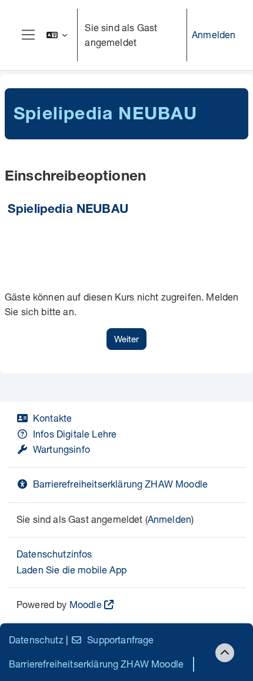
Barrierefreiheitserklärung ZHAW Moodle (120, 483)
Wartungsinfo (61, 449)
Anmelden (213, 34)
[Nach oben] (224, 652)
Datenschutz (36, 639)
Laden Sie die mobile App (71, 569)
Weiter (126, 338)
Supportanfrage (120, 639)
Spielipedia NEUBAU (68, 210)
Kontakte (52, 417)
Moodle (85, 604)
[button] (57, 35)
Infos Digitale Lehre (74, 433)
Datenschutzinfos (54, 553)
